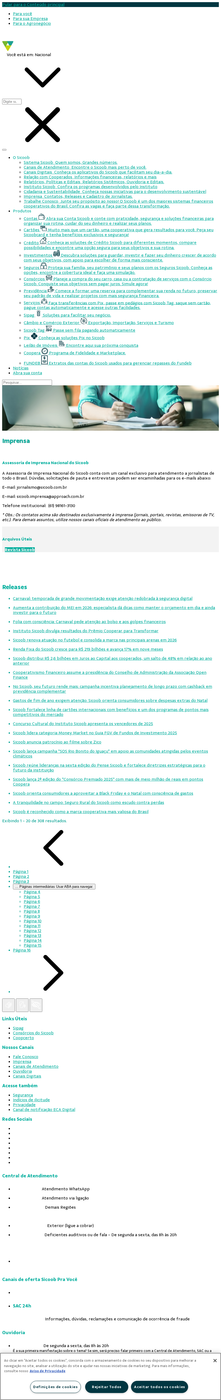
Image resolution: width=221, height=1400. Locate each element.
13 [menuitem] (32, 935)
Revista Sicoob (20, 549)
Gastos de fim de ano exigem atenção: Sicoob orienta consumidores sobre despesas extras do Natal (110, 700)
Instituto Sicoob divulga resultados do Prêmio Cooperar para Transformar (85, 630)
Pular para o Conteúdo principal (33, 4)
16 (22, 950)
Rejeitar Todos (107, 1387)
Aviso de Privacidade (47, 1371)
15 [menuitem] (33, 945)
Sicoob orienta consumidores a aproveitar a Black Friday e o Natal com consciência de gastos (103, 793)
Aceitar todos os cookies (159, 1387)
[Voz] (22, 1005)
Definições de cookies (55, 1387)
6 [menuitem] (32, 901)
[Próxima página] (53, 991)
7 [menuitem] (32, 906)
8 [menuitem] (32, 911)
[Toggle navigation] (4, 150)
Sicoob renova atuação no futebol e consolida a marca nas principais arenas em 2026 (95, 640)
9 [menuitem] (32, 916)
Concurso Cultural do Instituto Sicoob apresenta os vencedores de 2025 (83, 723)
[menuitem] (22, 13)
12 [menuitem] (32, 930)
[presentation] (116, 13)
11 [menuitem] (32, 925)
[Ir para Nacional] (24, 49)
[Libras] (8, 1005)
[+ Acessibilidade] (36, 1005)
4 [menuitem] (32, 891)
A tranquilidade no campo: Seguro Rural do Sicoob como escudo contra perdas (88, 802)
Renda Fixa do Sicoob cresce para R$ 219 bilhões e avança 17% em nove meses (88, 649)
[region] (110, 1376)
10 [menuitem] (33, 921)
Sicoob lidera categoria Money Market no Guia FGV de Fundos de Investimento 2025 (95, 732)
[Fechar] (215, 1361)
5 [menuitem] (32, 896)
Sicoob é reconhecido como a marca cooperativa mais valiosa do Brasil (81, 811)
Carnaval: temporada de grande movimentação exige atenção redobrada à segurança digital (102, 598)
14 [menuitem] (33, 940)
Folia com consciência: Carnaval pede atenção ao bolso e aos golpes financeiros (89, 621)
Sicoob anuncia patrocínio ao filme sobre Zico (57, 742)
